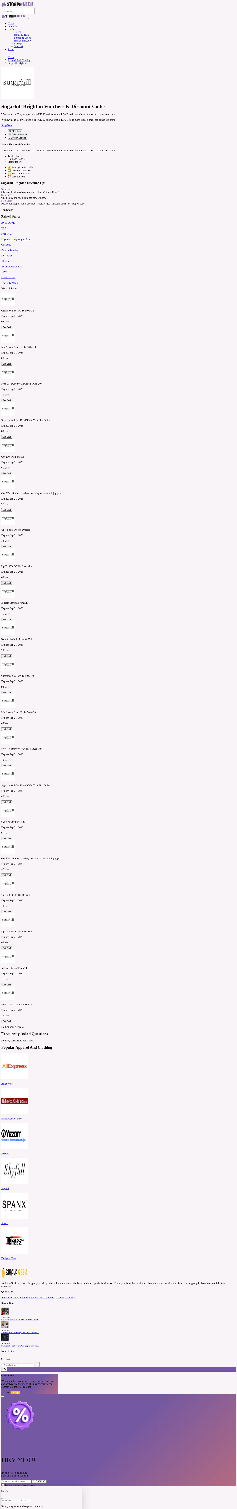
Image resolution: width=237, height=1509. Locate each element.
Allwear (5, 261)
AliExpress (7, 1083)
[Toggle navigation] (35, 7)
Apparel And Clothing (19, 60)
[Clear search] (33, 1501)
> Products (6, 1297)
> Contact (70, 1297)
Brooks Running (9, 250)
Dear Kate (6, 255)
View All (18, 46)
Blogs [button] (11, 29)
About (11, 49)
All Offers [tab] (15, 131)
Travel (17, 32)
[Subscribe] (37, 1364)
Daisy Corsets (8, 277)
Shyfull (5, 1188)
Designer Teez (8, 1258)
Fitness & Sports (22, 37)
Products (12, 26)
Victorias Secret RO (11, 266)
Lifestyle (18, 43)
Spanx (4, 1223)
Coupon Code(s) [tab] (17, 138)
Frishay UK (7, 233)
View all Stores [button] (9, 288)
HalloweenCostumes (11, 1118)
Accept (15, 1392)
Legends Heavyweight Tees (15, 239)
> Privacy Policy (21, 1297)
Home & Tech (21, 34)
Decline (5, 1392)
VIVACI (5, 272)
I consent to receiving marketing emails (20, 1485)
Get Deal (7, 327)
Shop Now (6, 125)
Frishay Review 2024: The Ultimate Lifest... (20, 1319)
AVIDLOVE (8, 222)
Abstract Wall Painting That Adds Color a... (20, 1333)
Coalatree (6, 244)
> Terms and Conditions (42, 1297)
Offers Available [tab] (18, 134)
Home (11, 23)
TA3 (3, 228)
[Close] (27, 18)
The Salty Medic (9, 283)
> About (60, 1297)
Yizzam (5, 1153)
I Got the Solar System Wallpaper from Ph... (20, 1346)
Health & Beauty (22, 40)
